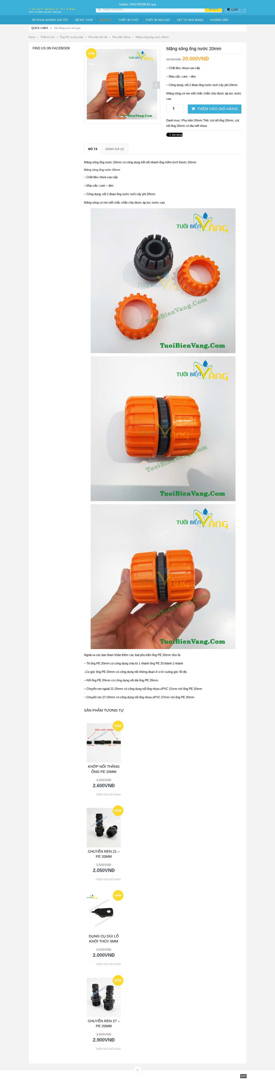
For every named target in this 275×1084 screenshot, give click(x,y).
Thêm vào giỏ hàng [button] (108, 794)
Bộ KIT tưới (84, 20)
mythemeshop (49, 1077)
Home (31, 37)
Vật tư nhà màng (190, 20)
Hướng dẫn (219, 20)
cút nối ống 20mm (221, 120)
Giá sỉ (106, 20)
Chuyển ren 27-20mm (100, 697)
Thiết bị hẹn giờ (157, 20)
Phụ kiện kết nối (97, 37)
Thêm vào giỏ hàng (217, 109)
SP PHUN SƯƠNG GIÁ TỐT (50, 20)
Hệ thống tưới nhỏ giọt (67, 28)
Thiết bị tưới (128, 20)
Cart (236, 9)
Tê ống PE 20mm (98, 663)
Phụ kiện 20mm (121, 37)
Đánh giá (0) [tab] (115, 149)
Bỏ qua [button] (151, 4)
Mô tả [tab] (92, 149)
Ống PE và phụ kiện (71, 37)
